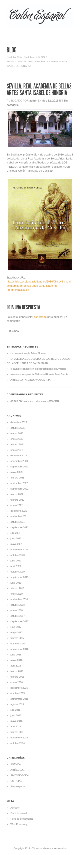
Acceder (15, 807)
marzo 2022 (16, 494)
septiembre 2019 (19, 577)
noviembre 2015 (19, 687)
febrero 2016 (17, 676)
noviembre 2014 (19, 737)
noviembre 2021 (19, 516)
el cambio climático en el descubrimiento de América (38, 368)
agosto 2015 (17, 704)
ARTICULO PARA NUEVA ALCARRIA (30, 380)
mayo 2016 (16, 660)
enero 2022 (16, 505)
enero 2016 (16, 682)
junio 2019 (15, 582)
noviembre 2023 (19, 461)
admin (33, 100)
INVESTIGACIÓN (20, 775)
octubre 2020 (17, 555)
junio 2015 (15, 715)
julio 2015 (15, 710)
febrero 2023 (17, 477)
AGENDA (15, 764)
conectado (40, 317)
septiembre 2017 (19, 621)
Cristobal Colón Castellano (21, 57)
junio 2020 (15, 560)
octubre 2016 (17, 643)
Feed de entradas (20, 813)
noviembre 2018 (19, 599)
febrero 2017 (17, 638)
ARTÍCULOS (17, 770)
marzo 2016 (16, 671)
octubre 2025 (17, 428)
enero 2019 (16, 593)
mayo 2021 (16, 544)
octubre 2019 (17, 571)
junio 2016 (15, 654)
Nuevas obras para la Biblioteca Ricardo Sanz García (39, 374)
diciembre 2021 (18, 510)
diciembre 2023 (18, 455)
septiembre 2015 (19, 698)
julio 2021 (15, 533)
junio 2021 (15, 538)
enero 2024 (16, 450)
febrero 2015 (17, 732)
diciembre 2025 (18, 422)
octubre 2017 (17, 616)
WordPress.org (18, 824)
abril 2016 (15, 665)
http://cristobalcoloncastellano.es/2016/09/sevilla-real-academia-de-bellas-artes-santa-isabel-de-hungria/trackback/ (39, 285)
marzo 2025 (16, 433)
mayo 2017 (16, 632)
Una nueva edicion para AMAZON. (41, 401)
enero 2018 (16, 610)
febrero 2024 (17, 444)
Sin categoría (17, 786)
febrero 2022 (17, 499)
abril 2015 (15, 726)
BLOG (41, 57)
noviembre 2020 (19, 549)
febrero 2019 (17, 588)
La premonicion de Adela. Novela (28, 353)
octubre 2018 (17, 604)
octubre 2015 (17, 693)
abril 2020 (15, 566)
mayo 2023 (16, 472)
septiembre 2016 (19, 649)
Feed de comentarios (21, 818)
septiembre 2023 (19, 466)
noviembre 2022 (19, 483)
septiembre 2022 (19, 488)
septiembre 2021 (19, 527)
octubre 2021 (17, 522)
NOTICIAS (16, 781)
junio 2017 (15, 627)
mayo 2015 (16, 721)
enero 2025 (16, 439)
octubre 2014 (17, 743)
